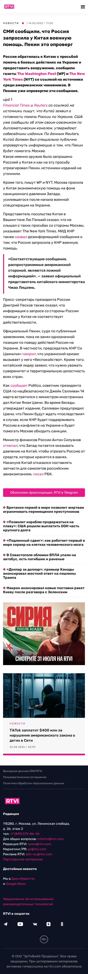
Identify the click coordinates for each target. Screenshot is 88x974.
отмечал (10, 445)
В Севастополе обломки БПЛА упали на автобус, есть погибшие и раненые (39, 557)
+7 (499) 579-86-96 (24, 834)
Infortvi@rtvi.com (50, 839)
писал (38, 474)
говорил (28, 354)
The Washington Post (36, 73)
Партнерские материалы (23, 859)
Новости (11, 23)
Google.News (16, 884)
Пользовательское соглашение (24, 777)
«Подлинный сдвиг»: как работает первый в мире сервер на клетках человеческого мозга (44, 542)
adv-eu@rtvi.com (39, 854)
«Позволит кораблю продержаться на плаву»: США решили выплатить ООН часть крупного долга (41, 526)
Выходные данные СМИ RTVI (22, 771)
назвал (21, 237)
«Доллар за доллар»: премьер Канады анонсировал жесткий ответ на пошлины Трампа (39, 573)
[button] (83, 6)
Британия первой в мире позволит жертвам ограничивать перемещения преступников (43, 509)
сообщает (19, 385)
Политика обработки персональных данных (33, 783)
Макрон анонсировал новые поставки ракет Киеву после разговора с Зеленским (44, 590)
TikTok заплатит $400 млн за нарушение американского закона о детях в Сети (42, 735)
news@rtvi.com (39, 844)
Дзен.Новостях (23, 879)
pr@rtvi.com (37, 849)
